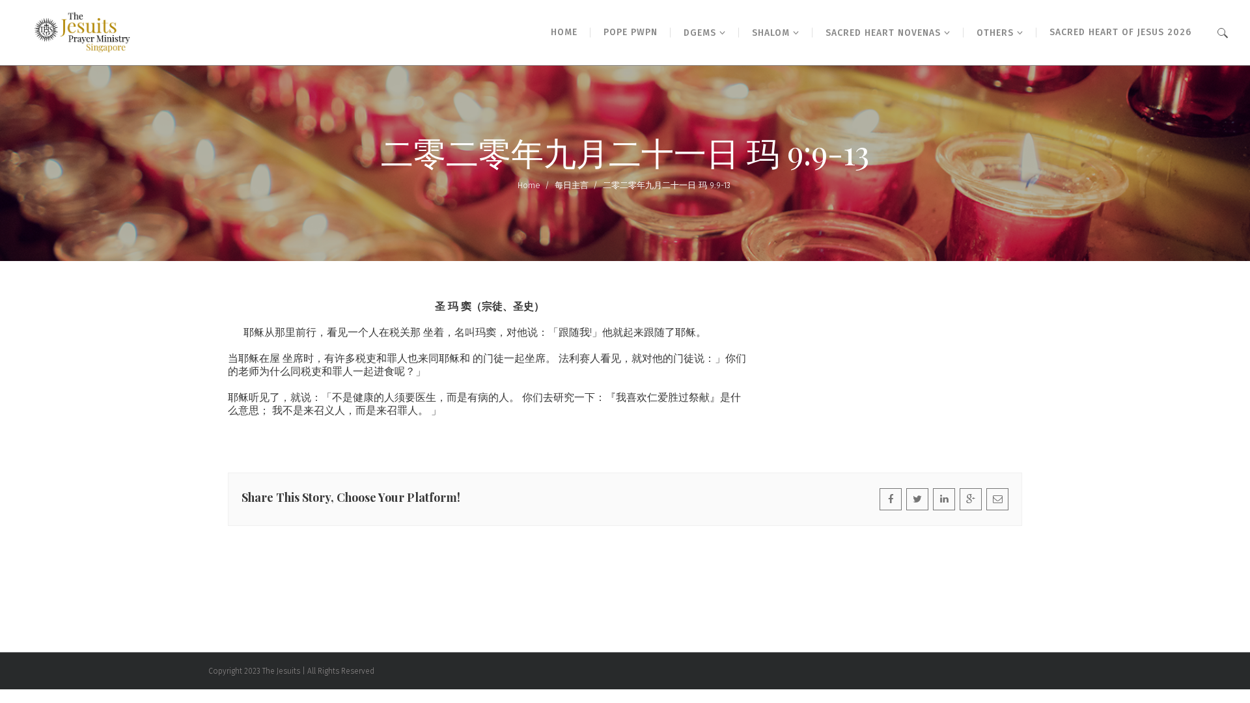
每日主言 (572, 185)
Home (529, 185)
